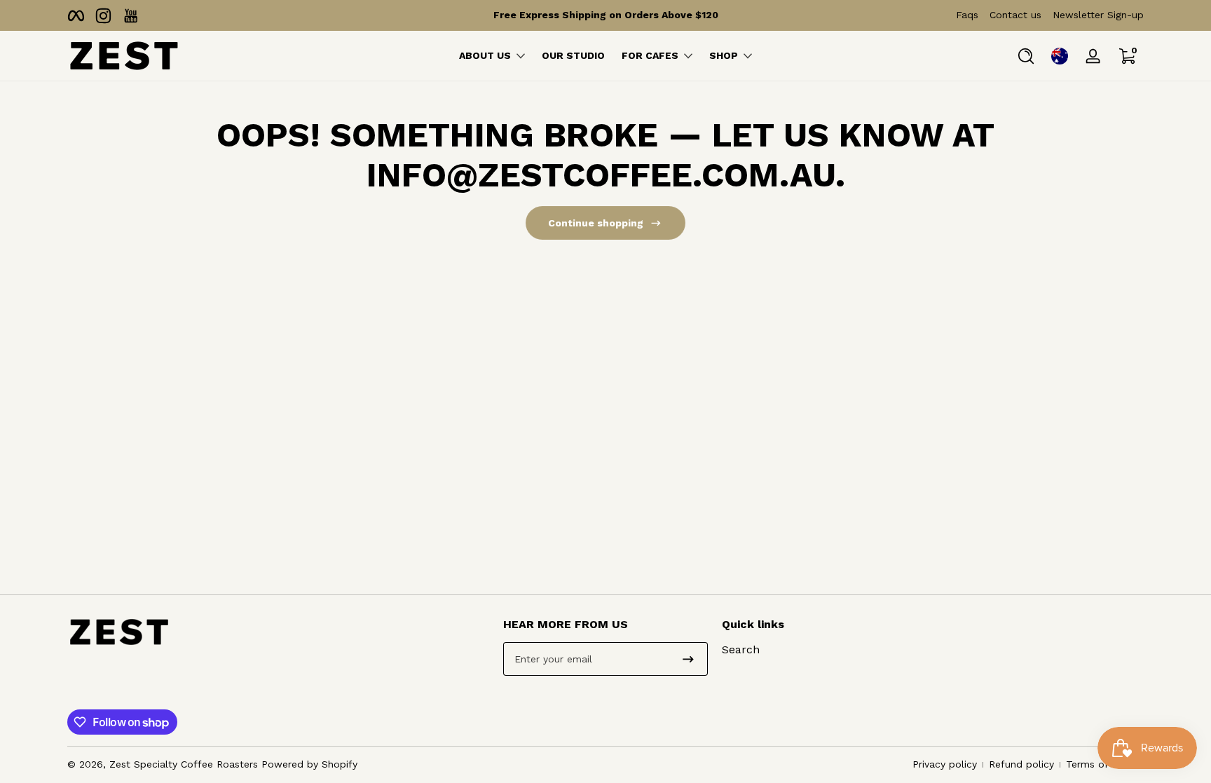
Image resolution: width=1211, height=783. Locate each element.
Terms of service (1105, 764)
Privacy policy (944, 764)
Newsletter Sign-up (1098, 14)
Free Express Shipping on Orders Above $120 (605, 14)
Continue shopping (595, 223)
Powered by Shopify (309, 764)
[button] (1026, 56)
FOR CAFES (650, 55)
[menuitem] (824, 650)
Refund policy (1021, 764)
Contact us (1015, 14)
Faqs (967, 14)
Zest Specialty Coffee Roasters (183, 764)
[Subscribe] (688, 659)
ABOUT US (485, 55)
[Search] (1026, 56)
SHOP (723, 55)
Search (741, 649)
